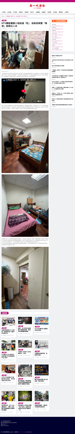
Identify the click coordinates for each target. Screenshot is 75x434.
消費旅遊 (26, 12)
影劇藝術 (44, 12)
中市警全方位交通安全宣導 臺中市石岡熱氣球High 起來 (8, 356)
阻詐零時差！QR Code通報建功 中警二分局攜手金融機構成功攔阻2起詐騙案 (8, 407)
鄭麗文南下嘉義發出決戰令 (57, 55)
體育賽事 (61, 12)
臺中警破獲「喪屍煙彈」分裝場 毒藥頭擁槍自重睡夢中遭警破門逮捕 (24, 382)
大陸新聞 (66, 12)
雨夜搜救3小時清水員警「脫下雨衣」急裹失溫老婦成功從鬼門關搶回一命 (24, 407)
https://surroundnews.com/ (57, 31)
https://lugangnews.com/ (57, 40)
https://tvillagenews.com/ (57, 49)
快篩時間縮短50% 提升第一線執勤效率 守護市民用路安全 (8, 331)
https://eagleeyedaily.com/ (57, 29)
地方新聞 (15, 12)
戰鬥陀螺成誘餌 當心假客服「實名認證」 (41, 380)
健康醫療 (38, 12)
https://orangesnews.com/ (57, 46)
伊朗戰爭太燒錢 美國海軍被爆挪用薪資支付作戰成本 (62, 104)
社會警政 (49, 12)
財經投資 (21, 12)
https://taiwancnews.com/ (57, 43)
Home (3, 16)
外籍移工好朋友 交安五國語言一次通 (24, 352)
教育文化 (32, 12)
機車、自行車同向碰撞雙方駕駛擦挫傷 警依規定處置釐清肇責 (24, 329)
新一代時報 (4, 28)
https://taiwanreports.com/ (57, 26)
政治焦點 (9, 12)
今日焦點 (4, 12)
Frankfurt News (22, 432)
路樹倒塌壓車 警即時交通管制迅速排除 (41, 406)
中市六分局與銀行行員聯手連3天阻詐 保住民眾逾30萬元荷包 (8, 378)
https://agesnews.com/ (56, 37)
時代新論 (55, 12)
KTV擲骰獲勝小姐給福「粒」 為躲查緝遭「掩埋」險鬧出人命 (16, 16)
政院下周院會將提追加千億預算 (58, 65)
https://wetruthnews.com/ (57, 34)
